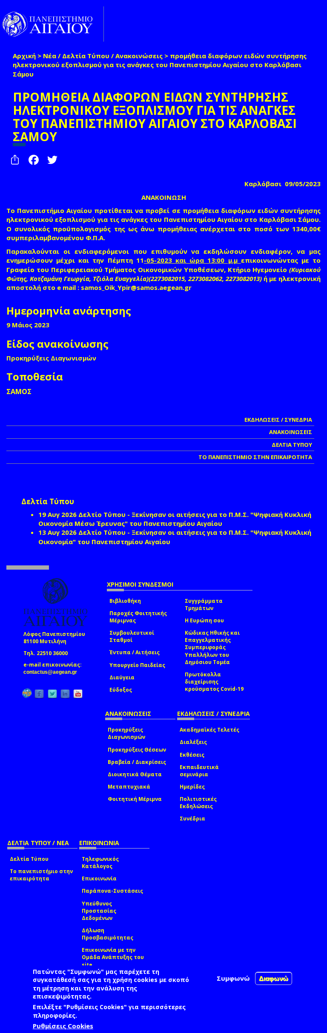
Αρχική (24, 55)
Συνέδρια (192, 818)
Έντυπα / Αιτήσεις (134, 652)
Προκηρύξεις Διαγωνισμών (126, 733)
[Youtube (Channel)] (78, 693)
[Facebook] (39, 693)
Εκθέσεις (192, 754)
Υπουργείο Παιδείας (137, 665)
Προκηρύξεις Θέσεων (137, 749)
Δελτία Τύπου (29, 859)
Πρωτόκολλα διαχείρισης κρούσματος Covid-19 (214, 681)
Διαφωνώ (273, 978)
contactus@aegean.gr (52, 672)
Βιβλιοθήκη (125, 600)
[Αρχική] (52, 24)
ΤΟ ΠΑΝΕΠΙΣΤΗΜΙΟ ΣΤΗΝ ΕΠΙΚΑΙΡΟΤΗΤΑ (255, 457)
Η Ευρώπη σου (204, 620)
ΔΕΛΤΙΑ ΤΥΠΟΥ (292, 444)
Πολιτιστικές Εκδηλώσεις (198, 802)
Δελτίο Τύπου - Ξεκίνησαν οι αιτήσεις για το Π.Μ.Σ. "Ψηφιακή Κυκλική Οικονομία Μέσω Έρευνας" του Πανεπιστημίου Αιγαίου (174, 519)
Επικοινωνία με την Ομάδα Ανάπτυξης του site (113, 957)
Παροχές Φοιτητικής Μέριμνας (138, 617)
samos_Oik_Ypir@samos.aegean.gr (139, 287)
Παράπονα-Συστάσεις (112, 890)
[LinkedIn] (65, 693)
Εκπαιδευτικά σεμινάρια (199, 770)
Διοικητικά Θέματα (135, 774)
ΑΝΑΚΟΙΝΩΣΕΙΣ (290, 432)
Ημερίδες (192, 786)
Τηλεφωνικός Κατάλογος (100, 862)
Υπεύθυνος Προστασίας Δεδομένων (99, 911)
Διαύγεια (122, 677)
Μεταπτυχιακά (129, 786)
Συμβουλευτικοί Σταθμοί (131, 636)
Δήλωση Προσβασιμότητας (107, 934)
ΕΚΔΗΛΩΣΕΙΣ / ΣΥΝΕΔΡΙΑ (278, 419)
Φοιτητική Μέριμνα (135, 799)
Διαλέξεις (193, 742)
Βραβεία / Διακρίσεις (137, 762)
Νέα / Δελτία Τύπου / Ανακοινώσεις (103, 55)
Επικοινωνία (99, 878)
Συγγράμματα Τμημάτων (204, 604)
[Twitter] (52, 693)
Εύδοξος (120, 689)
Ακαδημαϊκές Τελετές (209, 729)
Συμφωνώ (233, 978)
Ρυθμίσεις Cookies (63, 1026)
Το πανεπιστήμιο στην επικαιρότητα (41, 875)
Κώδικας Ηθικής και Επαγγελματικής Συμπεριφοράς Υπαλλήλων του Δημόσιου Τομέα (212, 647)
